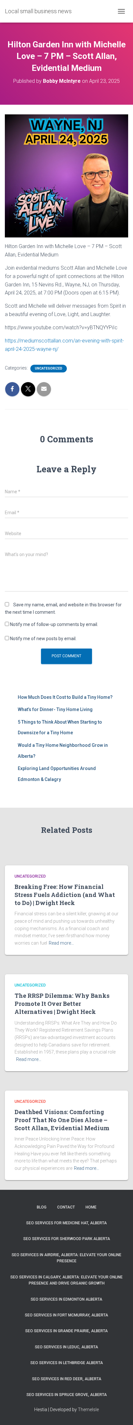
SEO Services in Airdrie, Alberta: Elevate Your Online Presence (66, 1258)
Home (91, 1207)
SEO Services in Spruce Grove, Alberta (66, 1394)
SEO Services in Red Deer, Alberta (66, 1379)
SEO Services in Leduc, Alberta (66, 1347)
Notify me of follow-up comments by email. (54, 624)
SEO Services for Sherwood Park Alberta (66, 1239)
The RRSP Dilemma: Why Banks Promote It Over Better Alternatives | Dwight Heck (62, 1004)
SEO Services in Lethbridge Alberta (66, 1363)
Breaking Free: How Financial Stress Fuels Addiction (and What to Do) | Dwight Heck (65, 895)
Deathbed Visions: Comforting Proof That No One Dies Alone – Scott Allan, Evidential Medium (62, 1120)
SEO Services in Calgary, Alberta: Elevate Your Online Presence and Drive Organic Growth (66, 1280)
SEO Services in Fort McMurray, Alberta (66, 1315)
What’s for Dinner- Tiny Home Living (55, 709)
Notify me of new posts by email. (43, 638)
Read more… (61, 943)
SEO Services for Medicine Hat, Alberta (66, 1223)
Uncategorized (48, 368)
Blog (41, 1207)
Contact (66, 1207)
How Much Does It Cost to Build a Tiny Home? (65, 697)
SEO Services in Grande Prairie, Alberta (66, 1331)
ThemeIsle (88, 1409)
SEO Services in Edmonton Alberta (66, 1299)
